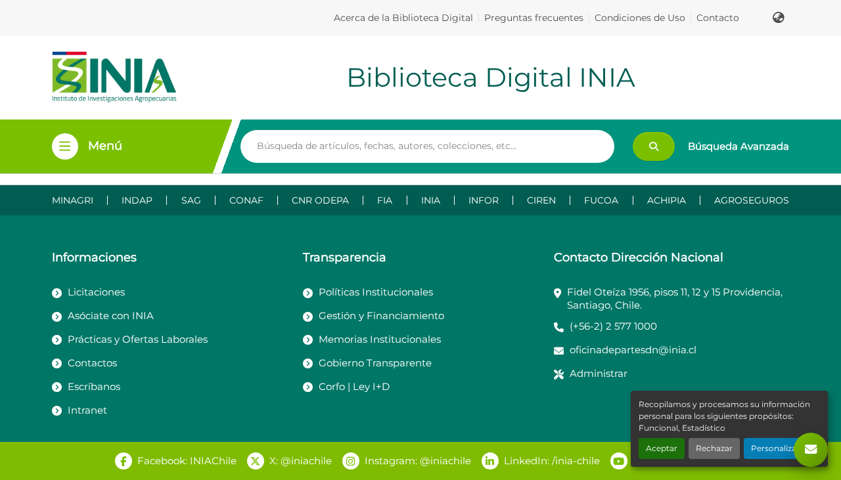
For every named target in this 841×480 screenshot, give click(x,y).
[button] (778, 18)
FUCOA (601, 200)
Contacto (717, 17)
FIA (384, 200)
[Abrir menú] (65, 146)
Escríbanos (94, 386)
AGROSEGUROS (751, 200)
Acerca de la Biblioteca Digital (403, 17)
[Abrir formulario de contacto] (811, 450)
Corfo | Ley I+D (354, 386)
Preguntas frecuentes (533, 17)
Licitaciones (96, 292)
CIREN (541, 200)
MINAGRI (72, 200)
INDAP (137, 200)
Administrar (598, 373)
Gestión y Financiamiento (381, 315)
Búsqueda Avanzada (738, 146)
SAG (191, 200)
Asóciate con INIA (111, 315)
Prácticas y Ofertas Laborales (138, 339)
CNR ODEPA (320, 200)
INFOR (483, 200)
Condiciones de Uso (640, 17)
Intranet (87, 410)
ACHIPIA (666, 200)
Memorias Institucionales (380, 339)
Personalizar (775, 448)
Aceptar (661, 448)
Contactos (92, 363)
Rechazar (714, 448)
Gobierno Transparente (375, 363)
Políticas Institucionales (376, 292)
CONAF (246, 200)
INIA (430, 200)
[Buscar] (654, 146)
